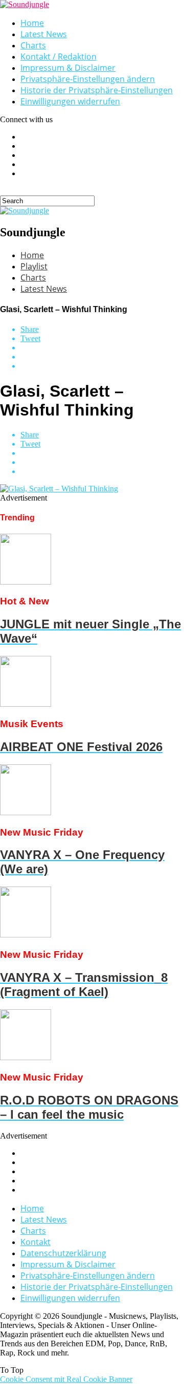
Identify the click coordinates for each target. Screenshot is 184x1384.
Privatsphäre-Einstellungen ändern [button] (87, 79)
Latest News (43, 34)
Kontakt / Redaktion (58, 56)
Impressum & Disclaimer (68, 67)
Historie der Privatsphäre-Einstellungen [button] (96, 90)
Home (32, 23)
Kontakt (35, 1242)
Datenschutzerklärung (63, 1253)
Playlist (34, 266)
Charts (33, 45)
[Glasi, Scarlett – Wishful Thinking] (59, 488)
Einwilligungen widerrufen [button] (70, 101)
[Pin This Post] (102, 357)
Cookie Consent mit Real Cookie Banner (66, 1379)
